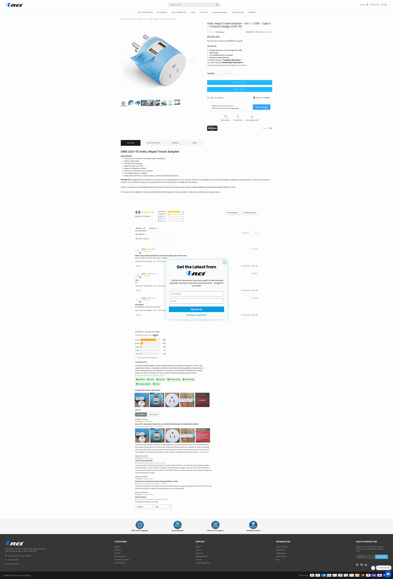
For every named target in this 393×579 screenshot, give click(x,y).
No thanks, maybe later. (196, 315)
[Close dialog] (224, 262)
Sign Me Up (196, 309)
